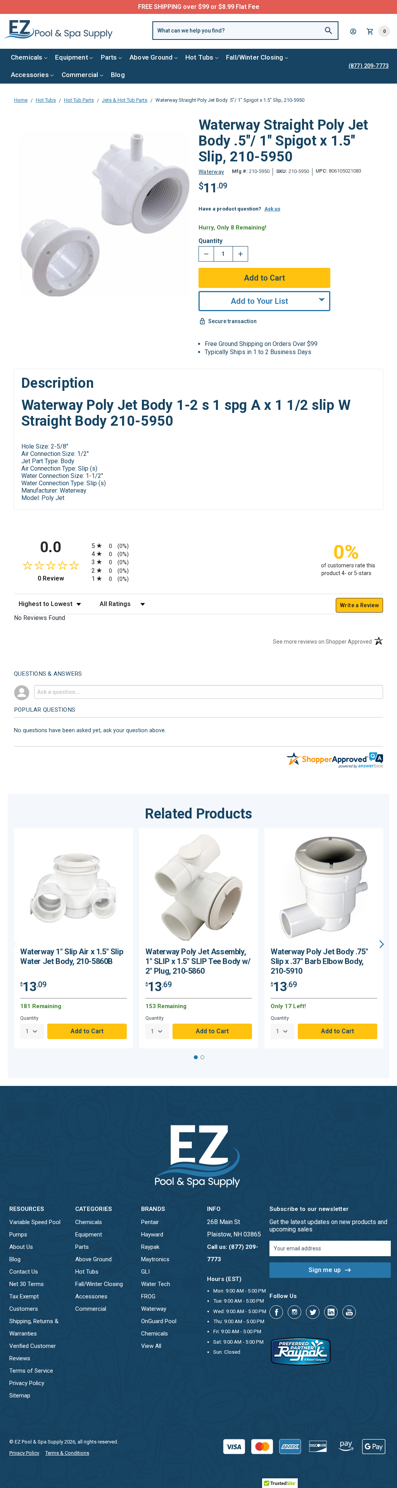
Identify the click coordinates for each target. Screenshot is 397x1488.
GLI (145, 1271)
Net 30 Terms (26, 1284)
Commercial (80, 75)
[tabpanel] (73, 938)
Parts (109, 57)
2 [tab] (202, 1057)
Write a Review (359, 605)
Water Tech (155, 1284)
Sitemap (19, 1395)
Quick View (73, 891)
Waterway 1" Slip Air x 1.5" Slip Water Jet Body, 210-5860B (71, 956)
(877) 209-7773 (227, 6)
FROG (148, 1296)
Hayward (152, 1234)
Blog (118, 75)
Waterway (153, 1308)
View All (151, 1345)
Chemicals (27, 57)
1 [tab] (196, 1057)
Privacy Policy (26, 1383)
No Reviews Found (39, 618)
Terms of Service (31, 1370)
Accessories (30, 75)
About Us (21, 1246)
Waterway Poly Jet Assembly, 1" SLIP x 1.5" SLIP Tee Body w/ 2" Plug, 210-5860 (197, 961)
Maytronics (155, 1259)
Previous (15, 944)
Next (381, 944)
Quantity (210, 241)
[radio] (198, 545)
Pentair (150, 1222)
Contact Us (23, 1271)
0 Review (63, 578)
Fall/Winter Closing (254, 57)
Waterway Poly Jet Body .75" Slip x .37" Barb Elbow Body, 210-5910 (319, 961)
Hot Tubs (199, 57)
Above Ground (151, 57)
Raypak (150, 1246)
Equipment (71, 57)
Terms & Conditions (67, 1453)
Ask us (272, 209)
